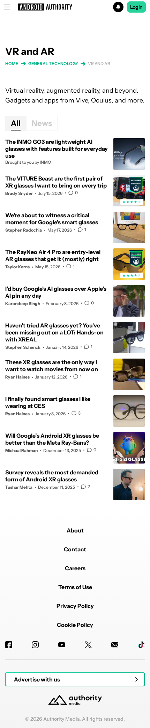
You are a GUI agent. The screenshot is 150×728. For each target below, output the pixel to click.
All (16, 123)
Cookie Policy (75, 624)
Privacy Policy (75, 605)
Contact (75, 549)
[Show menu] (7, 7)
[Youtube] (61, 644)
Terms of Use (75, 587)
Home (11, 63)
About (75, 530)
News (42, 123)
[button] (75, 7)
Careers (75, 568)
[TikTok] (141, 644)
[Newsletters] (114, 644)
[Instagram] (35, 644)
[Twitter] (88, 644)
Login (136, 7)
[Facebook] (8, 644)
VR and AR (99, 63)
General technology (53, 63)
